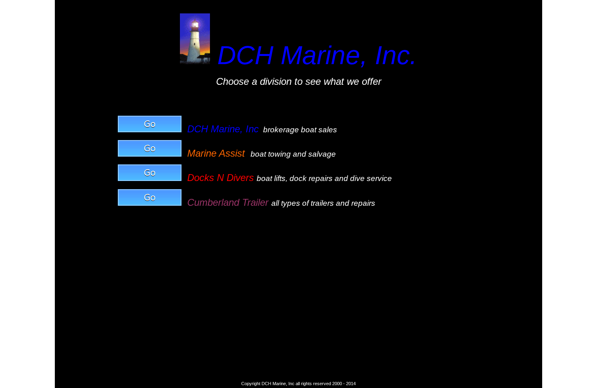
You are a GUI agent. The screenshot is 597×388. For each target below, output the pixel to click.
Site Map (68, 5)
